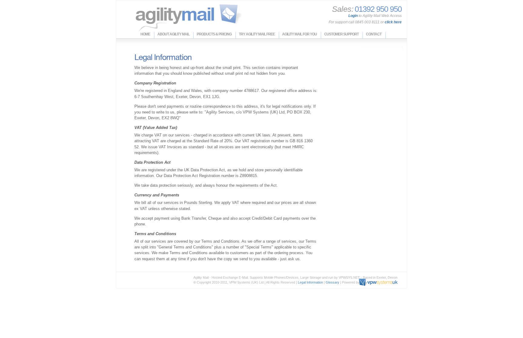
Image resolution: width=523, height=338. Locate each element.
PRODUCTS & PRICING (214, 34)
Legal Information (310, 282)
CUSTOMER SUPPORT (341, 34)
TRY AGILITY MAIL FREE (257, 34)
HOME (145, 34)
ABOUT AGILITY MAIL (173, 34)
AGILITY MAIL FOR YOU (299, 34)
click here (393, 22)
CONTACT (373, 34)
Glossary (332, 282)
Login (353, 16)
